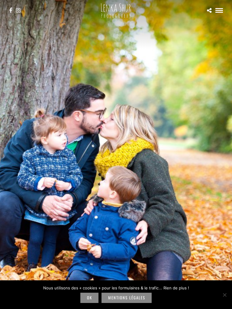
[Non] (224, 295)
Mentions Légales (126, 298)
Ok (89, 298)
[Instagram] (18, 10)
